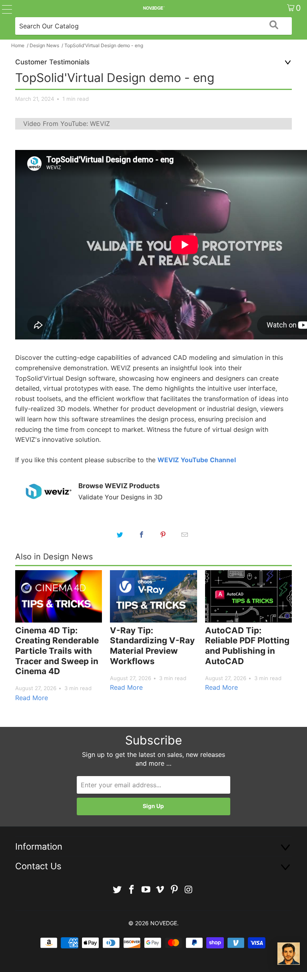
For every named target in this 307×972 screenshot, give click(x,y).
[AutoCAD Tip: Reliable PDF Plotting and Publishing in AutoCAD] (248, 596)
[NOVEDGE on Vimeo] (160, 890)
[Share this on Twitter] (120, 534)
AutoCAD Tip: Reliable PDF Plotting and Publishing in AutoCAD (247, 645)
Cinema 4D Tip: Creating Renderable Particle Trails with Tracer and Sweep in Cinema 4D (57, 650)
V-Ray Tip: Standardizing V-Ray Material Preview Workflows (152, 645)
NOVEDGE (163, 923)
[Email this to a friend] (184, 534)
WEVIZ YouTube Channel (196, 460)
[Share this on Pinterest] (163, 534)
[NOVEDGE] (153, 8)
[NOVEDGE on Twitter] (118, 890)
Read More (31, 698)
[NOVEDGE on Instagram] (189, 890)
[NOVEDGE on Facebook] (132, 890)
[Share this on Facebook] (141, 534)
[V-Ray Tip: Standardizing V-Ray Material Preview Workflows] (153, 596)
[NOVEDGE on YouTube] (146, 890)
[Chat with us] (288, 953)
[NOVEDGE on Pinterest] (175, 890)
